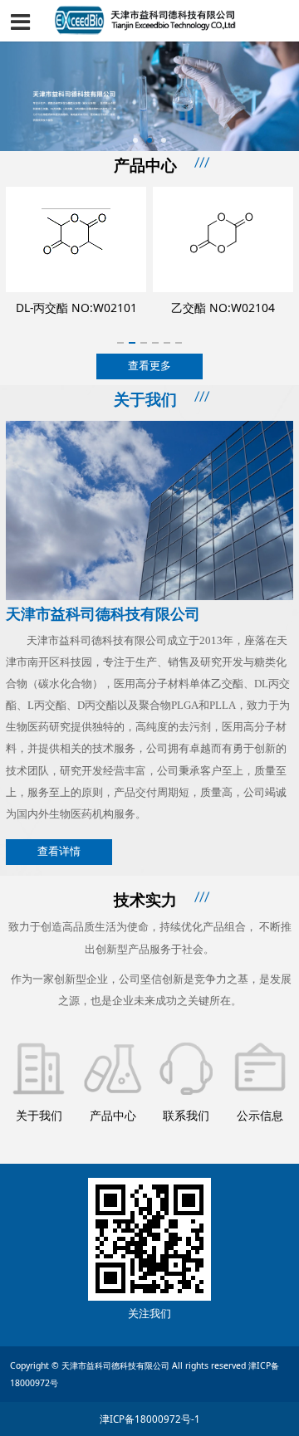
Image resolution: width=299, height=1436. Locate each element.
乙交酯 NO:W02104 (81, 307)
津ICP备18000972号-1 (150, 1419)
